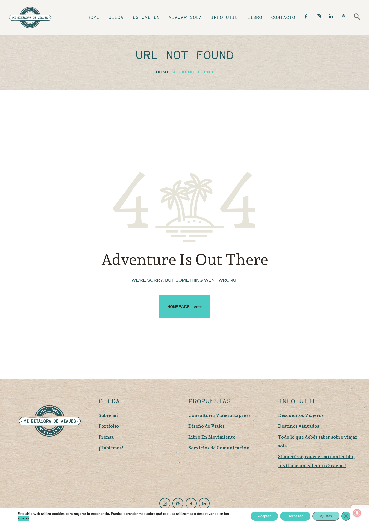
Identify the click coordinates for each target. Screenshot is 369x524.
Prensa (106, 437)
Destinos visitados (298, 426)
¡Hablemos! (111, 447)
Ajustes (326, 516)
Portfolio (109, 426)
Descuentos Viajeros (301, 415)
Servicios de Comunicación (219, 447)
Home (162, 72)
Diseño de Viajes (206, 426)
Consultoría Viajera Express (219, 415)
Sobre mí (108, 415)
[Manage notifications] (357, 513)
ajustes (23, 518)
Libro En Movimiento (212, 437)
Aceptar (264, 516)
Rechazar (295, 516)
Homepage (178, 306)
